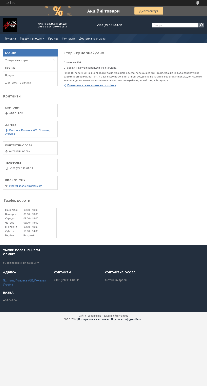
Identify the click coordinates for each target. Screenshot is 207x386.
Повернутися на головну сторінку (91, 85)
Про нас (53, 38)
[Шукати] (201, 25)
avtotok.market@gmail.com (25, 185)
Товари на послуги (16, 60)
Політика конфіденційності (127, 319)
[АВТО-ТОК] (18, 25)
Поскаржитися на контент (93, 319)
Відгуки (9, 75)
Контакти (68, 38)
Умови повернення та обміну (21, 262)
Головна (10, 38)
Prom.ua (123, 315)
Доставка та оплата (92, 38)
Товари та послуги (32, 38)
